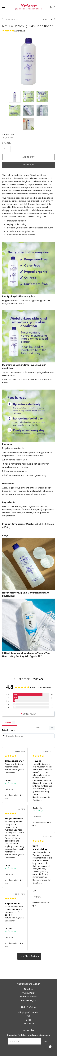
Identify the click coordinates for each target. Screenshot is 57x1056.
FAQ (29, 1016)
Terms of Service (28, 996)
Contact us (28, 1023)
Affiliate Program (28, 1000)
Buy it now (28, 165)
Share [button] (10, 789)
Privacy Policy (28, 992)
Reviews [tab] (7, 722)
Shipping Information (28, 1012)
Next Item (47, 19)
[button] (21, 795)
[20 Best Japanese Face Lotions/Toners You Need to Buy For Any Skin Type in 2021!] (28, 624)
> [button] (29, 956)
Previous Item (11, 19)
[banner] (28, 7)
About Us (28, 989)
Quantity (6, 143)
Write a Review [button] (29, 714)
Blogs (28, 1019)
